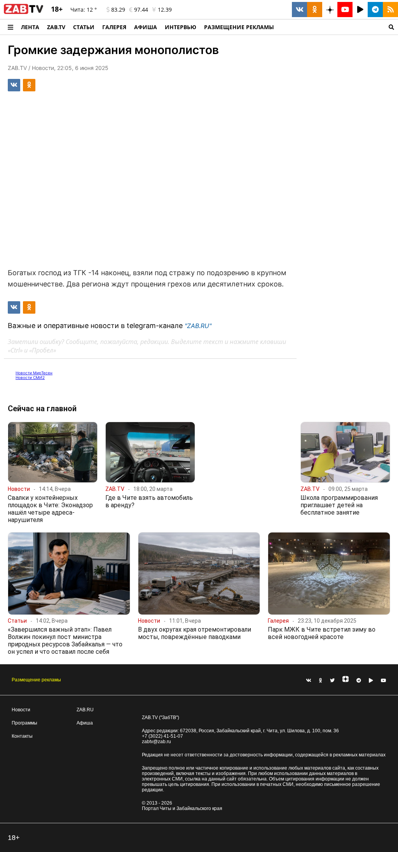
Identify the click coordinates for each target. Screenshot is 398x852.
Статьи (83, 27)
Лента (30, 27)
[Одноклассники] (320, 680)
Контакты (22, 736)
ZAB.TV (56, 27)
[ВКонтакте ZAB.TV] (299, 9)
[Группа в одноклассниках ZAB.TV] (314, 9)
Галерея (114, 27)
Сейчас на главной (42, 408)
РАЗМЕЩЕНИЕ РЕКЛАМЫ (239, 27)
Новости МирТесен (34, 372)
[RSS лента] (390, 9)
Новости (21, 709)
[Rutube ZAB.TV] (360, 9)
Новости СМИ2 (30, 377)
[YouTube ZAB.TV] (345, 9)
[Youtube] (383, 680)
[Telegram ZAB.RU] (375, 9)
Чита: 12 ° (83, 9)
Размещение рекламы (36, 680)
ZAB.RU (85, 709)
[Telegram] (358, 680)
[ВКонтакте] (308, 680)
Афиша (145, 27)
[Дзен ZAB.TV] (329, 9)
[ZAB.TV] (23, 12)
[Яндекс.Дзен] (345, 680)
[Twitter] (332, 680)
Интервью (180, 27)
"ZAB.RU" (198, 326)
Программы (24, 723)
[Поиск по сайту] (338, 27)
